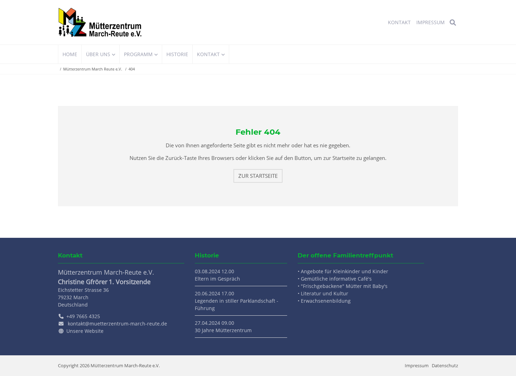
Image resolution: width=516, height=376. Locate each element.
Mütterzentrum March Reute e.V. (92, 69)
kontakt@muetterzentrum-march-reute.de (117, 323)
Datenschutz (445, 365)
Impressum (417, 365)
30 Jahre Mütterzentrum (223, 330)
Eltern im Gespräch (217, 278)
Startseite (100, 22)
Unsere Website (85, 331)
